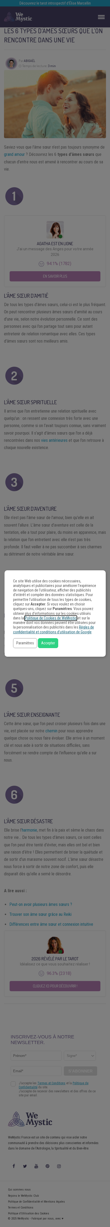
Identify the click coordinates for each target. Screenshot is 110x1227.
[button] (25, 643)
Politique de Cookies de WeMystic (51, 618)
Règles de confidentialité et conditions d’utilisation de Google (53, 629)
